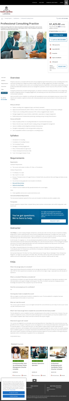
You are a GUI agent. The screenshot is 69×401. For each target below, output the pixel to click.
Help (48, 390)
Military (48, 387)
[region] (13, 389)
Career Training (29, 387)
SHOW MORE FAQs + (15, 336)
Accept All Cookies (13, 392)
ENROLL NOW (58, 35)
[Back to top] (34, 385)
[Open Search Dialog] (66, 2)
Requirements (4, 83)
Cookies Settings (14, 396)
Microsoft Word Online (18, 183)
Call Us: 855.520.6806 (62, 18)
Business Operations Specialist (38, 364)
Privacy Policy (44, 397)
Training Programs (8, 18)
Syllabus (3, 80)
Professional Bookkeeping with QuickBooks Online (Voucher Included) (56, 366)
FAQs (2, 89)
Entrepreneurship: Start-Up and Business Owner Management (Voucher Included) (20, 366)
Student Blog (58, 387)
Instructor (3, 86)
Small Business (16, 18)
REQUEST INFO (62, 66)
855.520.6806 (4, 99)
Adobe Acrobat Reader (18, 185)
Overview (3, 77)
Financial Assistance (51, 389)
